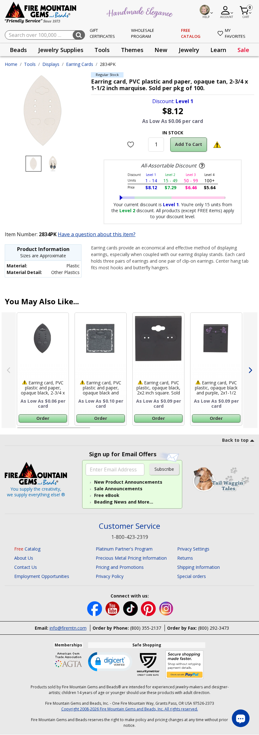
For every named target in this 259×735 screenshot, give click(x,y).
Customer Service (129, 526)
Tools (30, 64)
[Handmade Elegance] (140, 11)
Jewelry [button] (189, 50)
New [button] (160, 50)
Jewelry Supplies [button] (60, 50)
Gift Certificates (102, 33)
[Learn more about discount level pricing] (201, 165)
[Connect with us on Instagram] (166, 608)
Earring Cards (79, 64)
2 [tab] (96, 430)
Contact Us (25, 567)
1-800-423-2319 (129, 537)
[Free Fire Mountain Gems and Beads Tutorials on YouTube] (113, 608)
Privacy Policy (109, 576)
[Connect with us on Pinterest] (149, 608)
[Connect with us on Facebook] (95, 608)
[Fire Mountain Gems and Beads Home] (41, 12)
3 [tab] (172, 430)
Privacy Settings (193, 549)
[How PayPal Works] (184, 664)
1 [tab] (20, 430)
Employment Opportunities (41, 576)
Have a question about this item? (97, 234)
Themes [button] (132, 50)
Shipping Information (198, 567)
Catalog (27, 549)
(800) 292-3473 (213, 628)
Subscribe (164, 469)
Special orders (191, 576)
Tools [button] (102, 50)
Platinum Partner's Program (124, 549)
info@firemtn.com (68, 628)
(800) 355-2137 (145, 628)
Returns (185, 558)
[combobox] (45, 35)
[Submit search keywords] (79, 35)
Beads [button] (18, 50)
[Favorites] (131, 144)
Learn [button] (218, 50)
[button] (110, 661)
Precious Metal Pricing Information (131, 558)
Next (250, 370)
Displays (50, 64)
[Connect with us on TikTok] (131, 608)
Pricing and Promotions (120, 567)
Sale (243, 50)
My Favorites (235, 33)
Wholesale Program (142, 33)
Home (11, 64)
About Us (23, 558)
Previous (9, 370)
